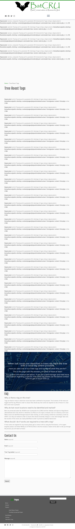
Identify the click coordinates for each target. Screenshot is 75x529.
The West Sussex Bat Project (16, 512)
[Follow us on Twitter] (12, 16)
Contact (7, 505)
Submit (7, 481)
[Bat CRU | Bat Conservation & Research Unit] (37, 6)
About (6, 503)
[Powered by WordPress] (37, 525)
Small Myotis (8, 515)
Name (8, 439)
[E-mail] (6, 16)
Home (6, 83)
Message (9, 458)
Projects (7, 507)
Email (8, 446)
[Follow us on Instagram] (14, 16)
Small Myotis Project (14, 510)
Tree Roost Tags (9, 519)
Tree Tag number (12, 452)
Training (7, 517)
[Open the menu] (48, 16)
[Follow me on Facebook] (9, 16)
